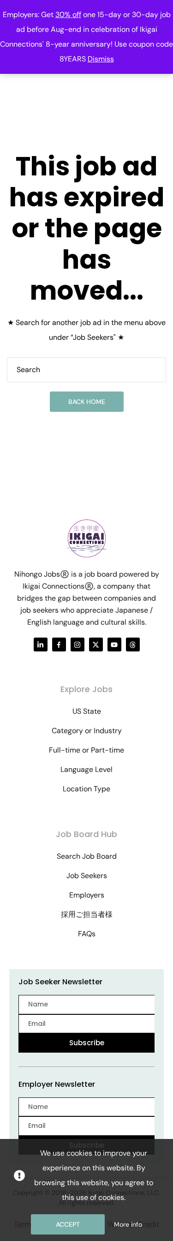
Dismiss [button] (101, 59)
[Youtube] (114, 644)
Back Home (86, 402)
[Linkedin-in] (41, 644)
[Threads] (133, 644)
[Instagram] (77, 644)
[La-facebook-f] (59, 644)
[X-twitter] (96, 644)
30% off (68, 14)
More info (128, 1224)
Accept (68, 1224)
